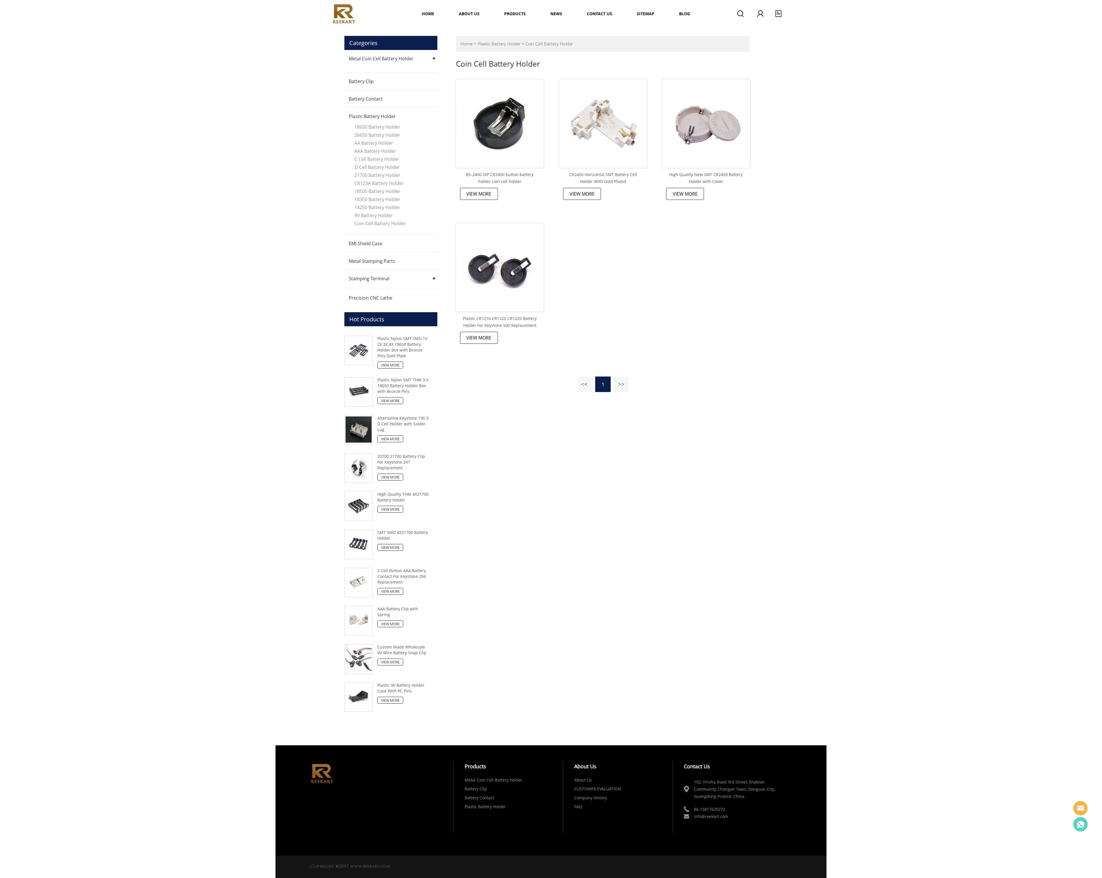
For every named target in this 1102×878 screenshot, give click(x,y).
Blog (684, 13)
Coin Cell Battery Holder (380, 223)
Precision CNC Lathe (370, 298)
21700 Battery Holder (377, 175)
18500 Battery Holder (377, 191)
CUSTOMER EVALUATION (597, 789)
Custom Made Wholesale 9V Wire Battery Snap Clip (401, 649)
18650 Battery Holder (377, 127)
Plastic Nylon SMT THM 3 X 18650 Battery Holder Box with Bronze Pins (402, 385)
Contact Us (599, 13)
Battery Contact (366, 99)
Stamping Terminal (369, 278)
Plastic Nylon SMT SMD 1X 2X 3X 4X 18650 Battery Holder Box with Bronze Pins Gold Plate (402, 347)
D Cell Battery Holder (377, 167)
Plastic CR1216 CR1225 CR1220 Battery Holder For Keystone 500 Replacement (500, 322)
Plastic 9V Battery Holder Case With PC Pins (400, 688)
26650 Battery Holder (377, 135)
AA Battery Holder (373, 143)
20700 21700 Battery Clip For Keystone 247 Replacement (401, 462)
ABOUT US (469, 13)
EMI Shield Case (365, 243)
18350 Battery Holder (377, 199)
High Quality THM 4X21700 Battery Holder (402, 497)
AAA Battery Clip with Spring (397, 611)
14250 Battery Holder (377, 207)
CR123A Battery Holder (379, 183)
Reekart (1080, 808)
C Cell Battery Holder (376, 159)
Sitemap (645, 13)
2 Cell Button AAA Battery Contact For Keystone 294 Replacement (401, 576)
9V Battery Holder (373, 215)
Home (428, 13)
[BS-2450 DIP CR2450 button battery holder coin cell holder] (500, 123)
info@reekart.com (711, 816)
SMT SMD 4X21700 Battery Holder (402, 535)
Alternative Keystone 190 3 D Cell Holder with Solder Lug (402, 423)
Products (515, 13)
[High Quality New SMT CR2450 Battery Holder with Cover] (706, 123)
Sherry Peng (1080, 824)
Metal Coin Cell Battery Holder (381, 58)
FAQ (578, 806)
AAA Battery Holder (375, 151)
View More (478, 194)
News (556, 13)
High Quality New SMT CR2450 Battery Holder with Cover (706, 178)
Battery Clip (361, 81)
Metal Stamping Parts (372, 261)
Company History (590, 797)
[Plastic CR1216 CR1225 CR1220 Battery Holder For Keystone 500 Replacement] (500, 267)
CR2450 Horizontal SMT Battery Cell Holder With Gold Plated (603, 178)
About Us (583, 780)
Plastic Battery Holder (372, 116)
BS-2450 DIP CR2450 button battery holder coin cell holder (499, 178)
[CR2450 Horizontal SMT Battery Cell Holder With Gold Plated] (603, 123)
